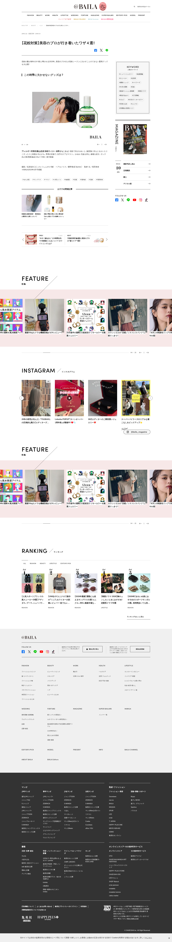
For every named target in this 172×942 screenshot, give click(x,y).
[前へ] (21, 398)
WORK (47, 15)
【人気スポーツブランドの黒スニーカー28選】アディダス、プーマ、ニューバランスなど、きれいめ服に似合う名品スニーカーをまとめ (33, 603)
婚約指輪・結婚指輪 (28, 715)
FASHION (30, 15)
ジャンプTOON (27, 814)
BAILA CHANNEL (131, 749)
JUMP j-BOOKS (69, 862)
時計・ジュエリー (27, 685)
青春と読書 (25, 870)
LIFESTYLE (64, 15)
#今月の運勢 (123, 87)
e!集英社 (46, 886)
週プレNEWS (135, 800)
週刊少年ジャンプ (28, 796)
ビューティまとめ (53, 694)
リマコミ (67, 825)
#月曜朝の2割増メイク (126, 108)
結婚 (23, 724)
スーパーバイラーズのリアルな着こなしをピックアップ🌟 (135, 421)
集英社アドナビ (136, 856)
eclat (110, 818)
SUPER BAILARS (107, 15)
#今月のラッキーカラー (135, 99)
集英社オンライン (115, 835)
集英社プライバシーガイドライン (66, 906)
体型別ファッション (28, 694)
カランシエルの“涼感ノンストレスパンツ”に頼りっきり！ (126, 334)
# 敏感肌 (67, 179)
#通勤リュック (124, 82)
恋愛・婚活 (25, 728)
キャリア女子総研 (64, 19)
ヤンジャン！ (47, 827)
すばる (24, 856)
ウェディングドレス (28, 719)
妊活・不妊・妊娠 (104, 681)
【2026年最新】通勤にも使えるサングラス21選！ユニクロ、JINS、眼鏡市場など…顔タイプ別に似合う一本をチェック (86, 603)
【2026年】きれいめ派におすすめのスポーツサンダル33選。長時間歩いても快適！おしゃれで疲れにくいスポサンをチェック (139, 603)
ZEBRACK (25, 818)
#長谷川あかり (124, 95)
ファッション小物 (27, 681)
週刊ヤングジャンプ (50, 818)
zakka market (113, 896)
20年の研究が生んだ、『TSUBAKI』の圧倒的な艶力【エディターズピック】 (36, 421)
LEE (110, 814)
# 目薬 (75, 179)
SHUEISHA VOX (115, 874)
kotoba (45, 882)
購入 (125, 177)
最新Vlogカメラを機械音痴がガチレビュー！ (43, 333)
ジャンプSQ (26, 800)
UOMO (111, 832)
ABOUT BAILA (27, 759)
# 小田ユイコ (57, 179)
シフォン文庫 (68, 877)
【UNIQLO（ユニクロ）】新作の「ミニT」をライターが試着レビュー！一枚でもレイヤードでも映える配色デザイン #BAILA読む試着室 (59, 603)
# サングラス (37, 179)
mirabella (112, 888)
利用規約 (84, 906)
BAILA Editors (53, 759)
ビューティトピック (53, 671)
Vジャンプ (25, 803)
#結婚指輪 (140, 74)
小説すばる (25, 859)
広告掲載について (28, 906)
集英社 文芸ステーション (30, 863)
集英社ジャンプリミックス (31, 828)
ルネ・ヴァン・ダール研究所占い (57, 719)
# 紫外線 (83, 179)
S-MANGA (25, 825)
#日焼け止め (123, 104)
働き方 (75, 671)
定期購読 (126, 170)
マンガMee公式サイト (71, 821)
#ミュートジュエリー (126, 74)
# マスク (47, 179)
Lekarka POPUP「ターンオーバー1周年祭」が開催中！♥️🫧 (69, 421)
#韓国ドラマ (142, 91)
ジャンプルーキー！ (28, 821)
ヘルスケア (102, 671)
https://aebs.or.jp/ (133, 918)
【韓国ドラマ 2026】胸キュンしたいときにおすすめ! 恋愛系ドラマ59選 (112, 599)
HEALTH (55, 15)
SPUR (111, 810)
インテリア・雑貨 (130, 676)
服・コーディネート (28, 676)
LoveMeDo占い (52, 731)
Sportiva (133, 807)
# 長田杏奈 (99, 179)
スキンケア (50, 676)
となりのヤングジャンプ (51, 830)
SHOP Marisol (114, 881)
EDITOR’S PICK (121, 15)
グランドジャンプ (49, 834)
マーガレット (68, 814)
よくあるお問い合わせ (44, 906)
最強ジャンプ (26, 807)
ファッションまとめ (28, 699)
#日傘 (133, 87)
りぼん (66, 810)
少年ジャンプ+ (27, 810)
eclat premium (114, 885)
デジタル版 (127, 184)
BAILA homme (93, 19)
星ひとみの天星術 (53, 735)
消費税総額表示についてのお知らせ (34, 910)
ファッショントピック (29, 671)
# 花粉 (91, 179)
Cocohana (88, 825)
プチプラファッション (29, 690)
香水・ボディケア (52, 685)
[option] (65, 110)
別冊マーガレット (70, 818)
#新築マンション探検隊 (126, 91)
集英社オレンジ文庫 (71, 858)
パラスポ (134, 810)
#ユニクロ (134, 104)
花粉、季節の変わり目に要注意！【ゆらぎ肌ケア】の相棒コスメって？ (54, 216)
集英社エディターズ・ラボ (139, 859)
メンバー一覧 (103, 715)
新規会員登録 (140, 649)
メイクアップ (51, 681)
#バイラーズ (136, 82)
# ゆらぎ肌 (26, 179)
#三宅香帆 (135, 95)
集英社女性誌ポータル (143, 6)
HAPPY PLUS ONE (116, 825)
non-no (111, 800)
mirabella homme (115, 892)
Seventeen (112, 796)
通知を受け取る (93, 649)
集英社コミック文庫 (28, 832)
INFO (101, 749)
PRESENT (141, 15)
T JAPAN (112, 821)
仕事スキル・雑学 (78, 676)
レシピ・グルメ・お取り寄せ (133, 681)
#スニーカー (123, 78)
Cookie (87, 821)
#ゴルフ (121, 99)
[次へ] (150, 398)
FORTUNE (84, 15)
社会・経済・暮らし (130, 685)
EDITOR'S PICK (28, 749)
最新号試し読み (129, 164)
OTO (110, 856)
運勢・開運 (50, 740)
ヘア (48, 690)
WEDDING (75, 15)
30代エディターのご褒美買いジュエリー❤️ (102, 421)
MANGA (128, 708)
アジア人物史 (26, 874)
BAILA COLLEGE (79, 19)
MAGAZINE (95, 15)
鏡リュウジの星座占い (54, 715)
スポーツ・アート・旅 (131, 690)
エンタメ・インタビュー (132, 671)
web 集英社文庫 (27, 867)
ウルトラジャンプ (49, 837)
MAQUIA (112, 807)
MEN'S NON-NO (114, 828)
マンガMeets (68, 828)
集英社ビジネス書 (49, 869)
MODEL (132, 15)
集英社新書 (47, 873)
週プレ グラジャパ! (137, 803)
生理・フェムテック (105, 676)
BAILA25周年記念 (107, 19)
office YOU (89, 828)
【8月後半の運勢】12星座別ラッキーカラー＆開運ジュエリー (85, 334)
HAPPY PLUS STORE (116, 871)
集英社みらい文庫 (91, 856)
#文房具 (133, 78)
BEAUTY (39, 15)
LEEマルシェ (113, 878)
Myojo (133, 796)
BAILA (111, 803)
